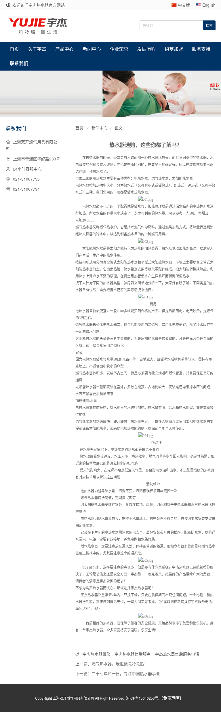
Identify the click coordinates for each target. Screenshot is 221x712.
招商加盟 (174, 49)
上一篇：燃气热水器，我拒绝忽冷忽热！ (111, 663)
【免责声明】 (171, 698)
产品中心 (64, 49)
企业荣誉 (119, 49)
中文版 (184, 5)
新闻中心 (92, 49)
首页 (14, 49)
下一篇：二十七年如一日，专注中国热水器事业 (117, 673)
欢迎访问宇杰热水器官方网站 (38, 5)
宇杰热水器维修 (96, 654)
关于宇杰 (37, 49)
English (209, 5)
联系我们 (19, 63)
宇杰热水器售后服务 (133, 654)
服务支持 (201, 49)
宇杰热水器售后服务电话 (177, 654)
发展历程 (146, 49)
